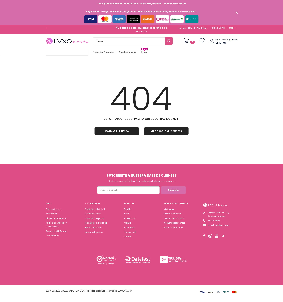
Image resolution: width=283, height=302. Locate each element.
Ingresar (219, 39)
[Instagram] (210, 236)
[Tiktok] (223, 236)
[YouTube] (217, 236)
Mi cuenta (220, 42)
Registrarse (231, 39)
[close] (236, 12)
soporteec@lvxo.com (218, 225)
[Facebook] (204, 236)
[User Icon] (211, 41)
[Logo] (67, 41)
